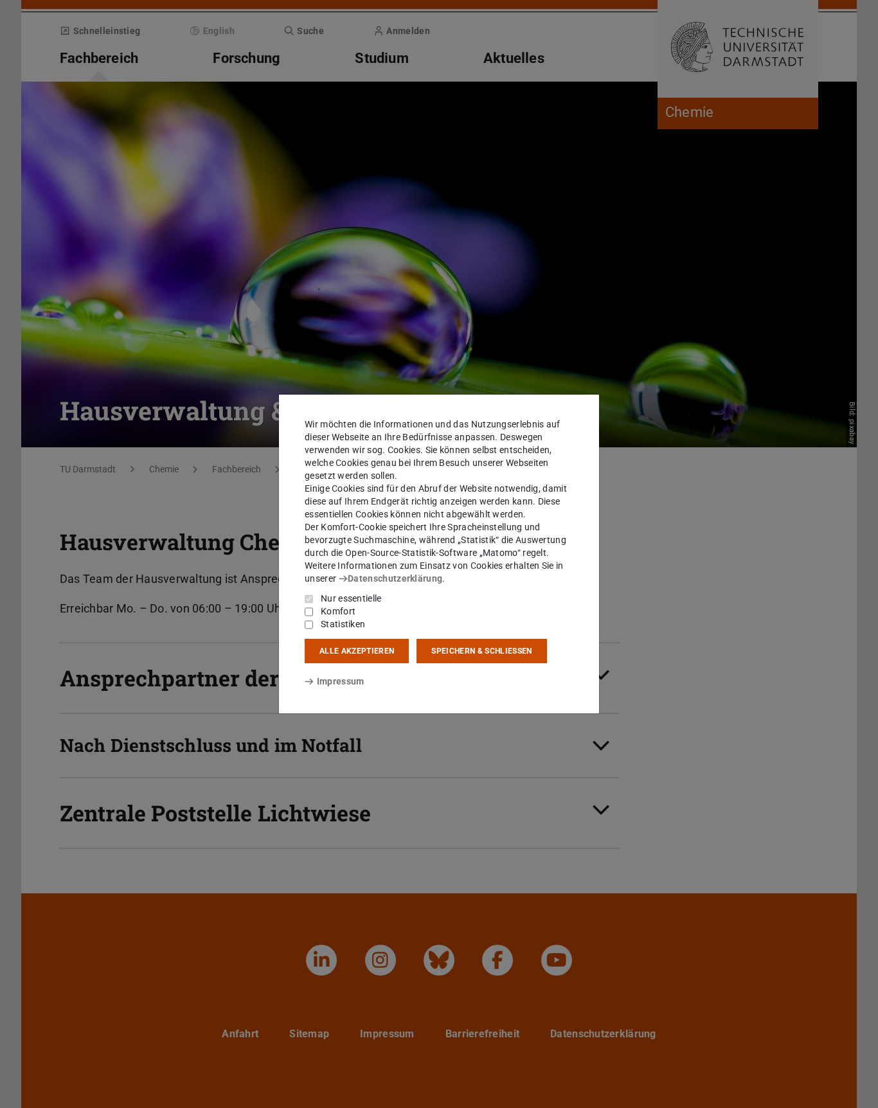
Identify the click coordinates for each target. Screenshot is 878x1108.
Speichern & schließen (481, 651)
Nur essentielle (351, 598)
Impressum (340, 681)
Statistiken (343, 624)
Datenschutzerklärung (395, 578)
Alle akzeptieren (356, 651)
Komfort (338, 611)
